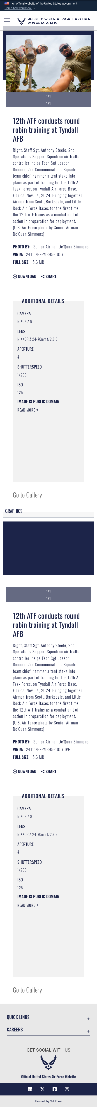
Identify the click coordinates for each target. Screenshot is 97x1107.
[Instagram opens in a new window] (67, 1089)
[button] (20, 8)
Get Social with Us (48, 1050)
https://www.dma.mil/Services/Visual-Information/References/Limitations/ (44, 473)
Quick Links (18, 1017)
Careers (15, 1029)
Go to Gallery (27, 494)
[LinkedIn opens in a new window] (30, 1089)
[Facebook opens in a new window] (54, 1089)
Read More (26, 410)
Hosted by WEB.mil (48, 1101)
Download (26, 276)
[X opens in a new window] (42, 1089)
